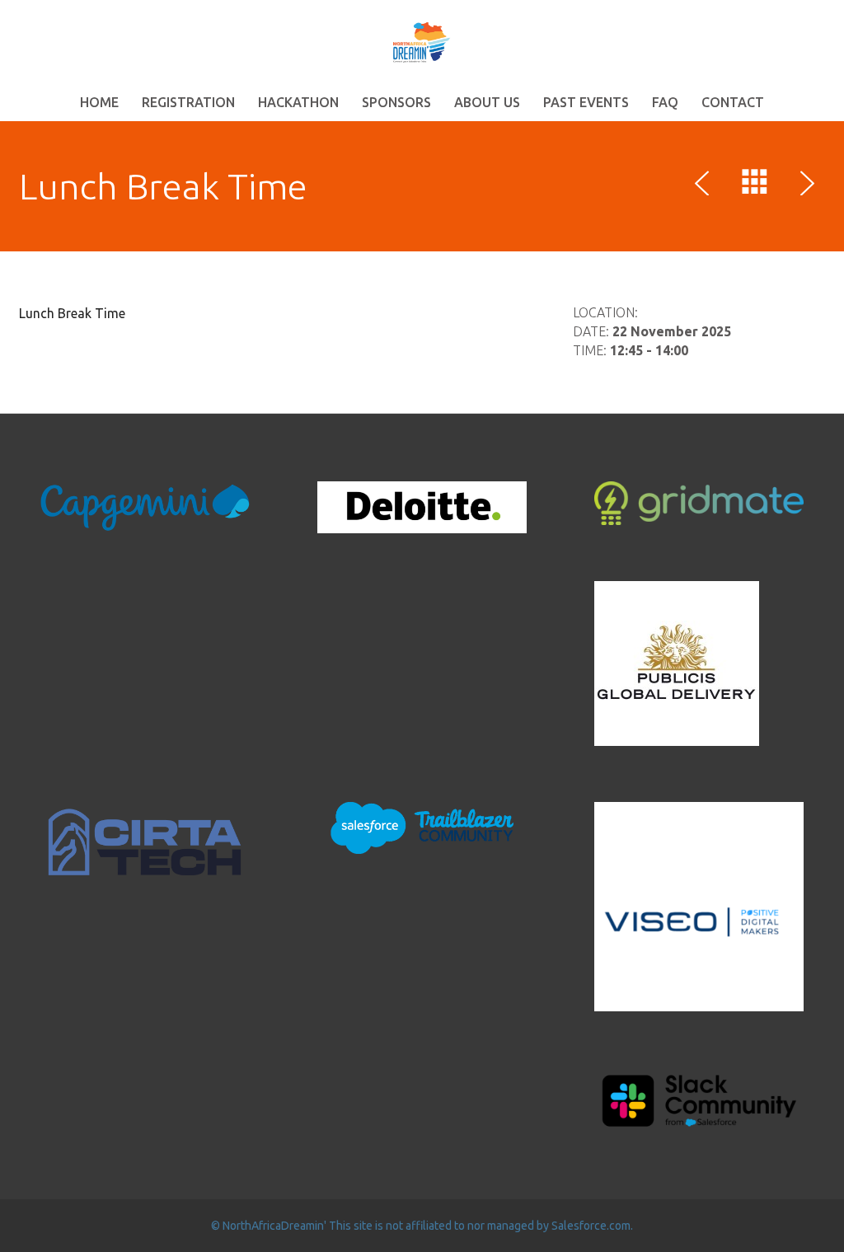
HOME (99, 102)
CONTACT (732, 102)
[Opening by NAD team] (705, 185)
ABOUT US (487, 102)
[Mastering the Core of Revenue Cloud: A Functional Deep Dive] (804, 185)
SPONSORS (396, 102)
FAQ (665, 102)
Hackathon (298, 102)
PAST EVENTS (586, 102)
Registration (188, 102)
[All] (755, 185)
